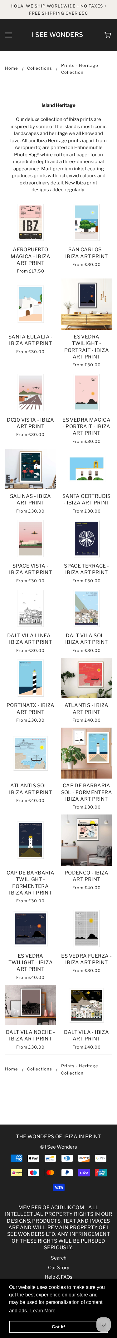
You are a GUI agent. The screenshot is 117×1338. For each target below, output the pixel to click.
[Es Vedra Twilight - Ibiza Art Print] (30, 928)
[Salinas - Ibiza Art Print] (30, 469)
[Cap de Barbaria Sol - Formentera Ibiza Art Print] (86, 753)
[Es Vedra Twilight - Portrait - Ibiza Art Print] (86, 304)
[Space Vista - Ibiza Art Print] (30, 539)
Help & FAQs (58, 1277)
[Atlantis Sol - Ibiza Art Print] (30, 753)
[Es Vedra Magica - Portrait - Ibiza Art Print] (86, 392)
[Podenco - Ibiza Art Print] (86, 840)
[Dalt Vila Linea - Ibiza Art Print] (30, 608)
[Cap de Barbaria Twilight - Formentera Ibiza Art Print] (30, 840)
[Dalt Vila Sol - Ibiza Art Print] (86, 608)
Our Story (58, 1267)
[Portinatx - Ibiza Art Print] (30, 678)
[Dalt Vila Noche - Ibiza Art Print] (30, 1005)
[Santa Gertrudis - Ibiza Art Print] (86, 469)
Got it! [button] (58, 1326)
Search (58, 1258)
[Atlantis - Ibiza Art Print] (86, 678)
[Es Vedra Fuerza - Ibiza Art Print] (86, 928)
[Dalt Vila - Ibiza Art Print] (86, 1005)
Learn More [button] (43, 1310)
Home (11, 68)
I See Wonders (57, 34)
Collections (39, 68)
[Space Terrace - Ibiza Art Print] (86, 539)
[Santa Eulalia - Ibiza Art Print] (30, 304)
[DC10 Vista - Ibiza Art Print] (30, 392)
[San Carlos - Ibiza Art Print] (86, 222)
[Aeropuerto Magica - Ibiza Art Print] (30, 222)
